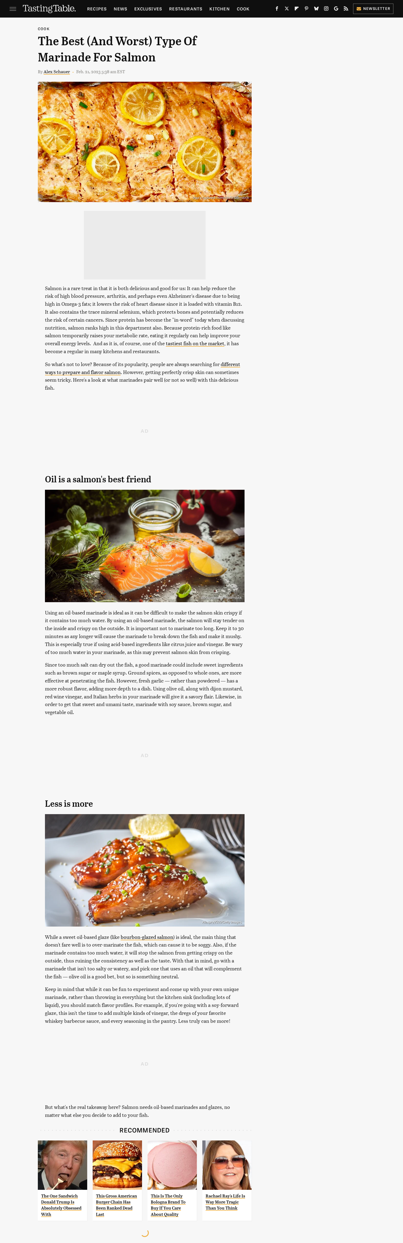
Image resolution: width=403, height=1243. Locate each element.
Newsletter (376, 8)
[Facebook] (277, 10)
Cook (243, 8)
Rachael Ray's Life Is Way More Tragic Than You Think (225, 1202)
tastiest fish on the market (195, 343)
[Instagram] (326, 10)
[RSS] (346, 10)
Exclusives (148, 8)
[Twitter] (287, 10)
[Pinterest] (306, 10)
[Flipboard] (296, 10)
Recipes (97, 8)
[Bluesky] (316, 10)
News (120, 8)
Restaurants (185, 8)
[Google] (336, 10)
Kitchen (219, 8)
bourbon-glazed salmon (147, 936)
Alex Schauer (57, 71)
